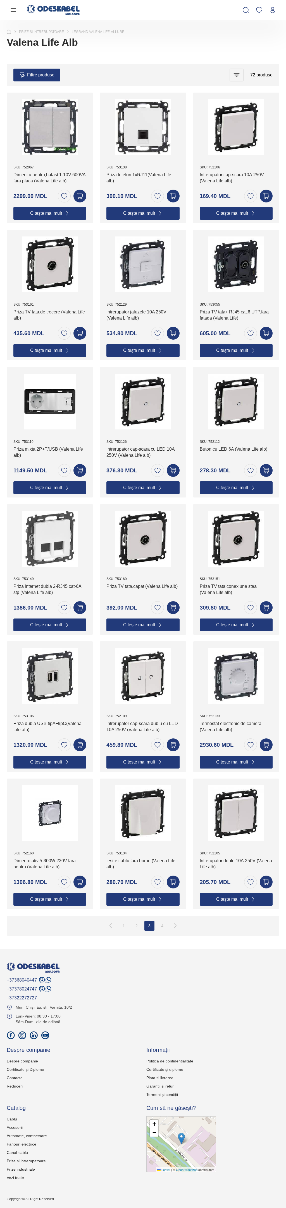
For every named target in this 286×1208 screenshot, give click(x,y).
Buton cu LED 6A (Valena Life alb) (233, 449)
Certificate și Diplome (25, 1069)
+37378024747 (22, 989)
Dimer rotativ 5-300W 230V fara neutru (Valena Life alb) (44, 863)
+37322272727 (22, 998)
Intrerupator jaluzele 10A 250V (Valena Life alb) (136, 315)
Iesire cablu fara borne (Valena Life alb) (140, 863)
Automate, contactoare (27, 1136)
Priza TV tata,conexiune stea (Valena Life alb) (228, 589)
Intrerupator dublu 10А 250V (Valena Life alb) (236, 863)
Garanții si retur (160, 1086)
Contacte (15, 1078)
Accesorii (15, 1127)
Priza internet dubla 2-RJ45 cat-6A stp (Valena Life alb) (47, 589)
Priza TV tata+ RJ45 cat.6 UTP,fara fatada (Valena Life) (234, 315)
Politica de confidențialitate (169, 1061)
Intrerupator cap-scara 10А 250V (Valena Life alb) (232, 177)
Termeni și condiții (162, 1094)
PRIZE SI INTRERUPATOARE (41, 32)
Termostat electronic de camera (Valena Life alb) (230, 726)
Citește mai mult (46, 213)
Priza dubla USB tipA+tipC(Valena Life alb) (47, 726)
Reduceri (15, 1086)
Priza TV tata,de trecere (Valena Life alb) (49, 315)
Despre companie (22, 1061)
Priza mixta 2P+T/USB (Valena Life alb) (48, 452)
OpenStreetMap (186, 1169)
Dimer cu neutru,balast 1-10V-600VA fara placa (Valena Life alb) (49, 177)
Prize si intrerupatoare (26, 1161)
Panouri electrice (21, 1144)
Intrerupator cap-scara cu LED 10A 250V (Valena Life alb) (140, 452)
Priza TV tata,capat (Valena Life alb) (142, 586)
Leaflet (165, 1169)
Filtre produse (40, 75)
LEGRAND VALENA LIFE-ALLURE (98, 32)
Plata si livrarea (159, 1078)
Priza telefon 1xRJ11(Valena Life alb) (138, 177)
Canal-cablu (17, 1152)
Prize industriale (21, 1169)
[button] (181, 1138)
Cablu (12, 1119)
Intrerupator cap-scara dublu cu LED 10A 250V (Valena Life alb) (142, 726)
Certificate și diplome (164, 1069)
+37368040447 (22, 980)
